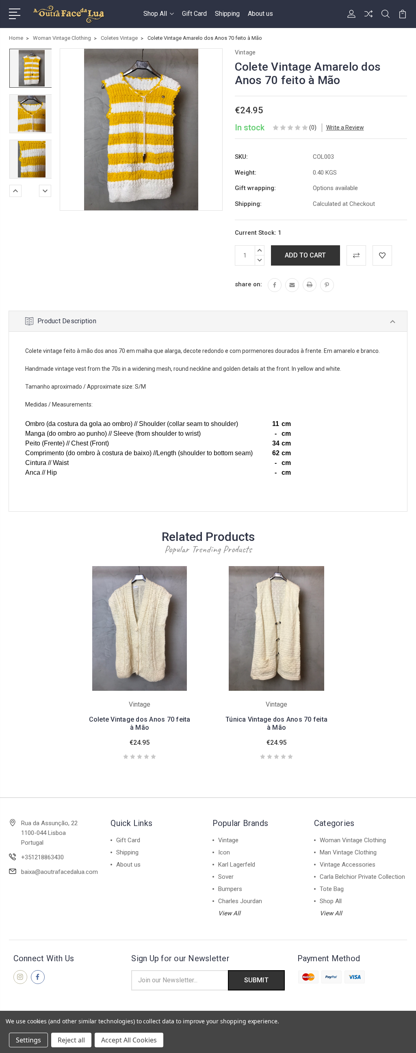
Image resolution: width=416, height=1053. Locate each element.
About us (260, 13)
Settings (28, 1040)
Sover (226, 876)
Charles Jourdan (240, 901)
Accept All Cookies (129, 1040)
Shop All (155, 13)
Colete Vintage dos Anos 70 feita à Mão (140, 723)
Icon (224, 852)
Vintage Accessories (347, 864)
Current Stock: (258, 232)
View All (229, 913)
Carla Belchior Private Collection (362, 876)
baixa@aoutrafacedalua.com (59, 872)
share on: (248, 284)
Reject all (71, 1040)
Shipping (227, 13)
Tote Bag (332, 889)
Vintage (228, 840)
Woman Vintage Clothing (353, 840)
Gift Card (194, 13)
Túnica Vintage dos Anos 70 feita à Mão (276, 723)
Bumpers (230, 889)
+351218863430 (42, 857)
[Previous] (15, 191)
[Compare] (368, 18)
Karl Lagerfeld (236, 864)
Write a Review (345, 127)
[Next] (45, 191)
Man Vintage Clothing (348, 852)
